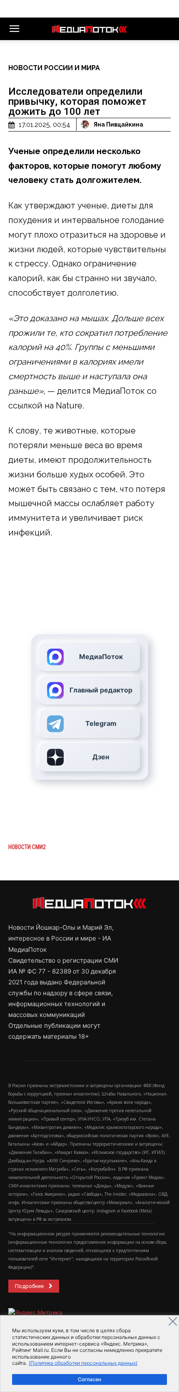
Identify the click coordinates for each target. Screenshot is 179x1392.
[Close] (173, 1321)
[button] (14, 29)
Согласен (89, 1379)
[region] (89, 1353)
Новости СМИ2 (27, 847)
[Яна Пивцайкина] (86, 124)
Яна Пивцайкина (118, 124)
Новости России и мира (54, 68)
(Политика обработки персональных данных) (83, 1363)
